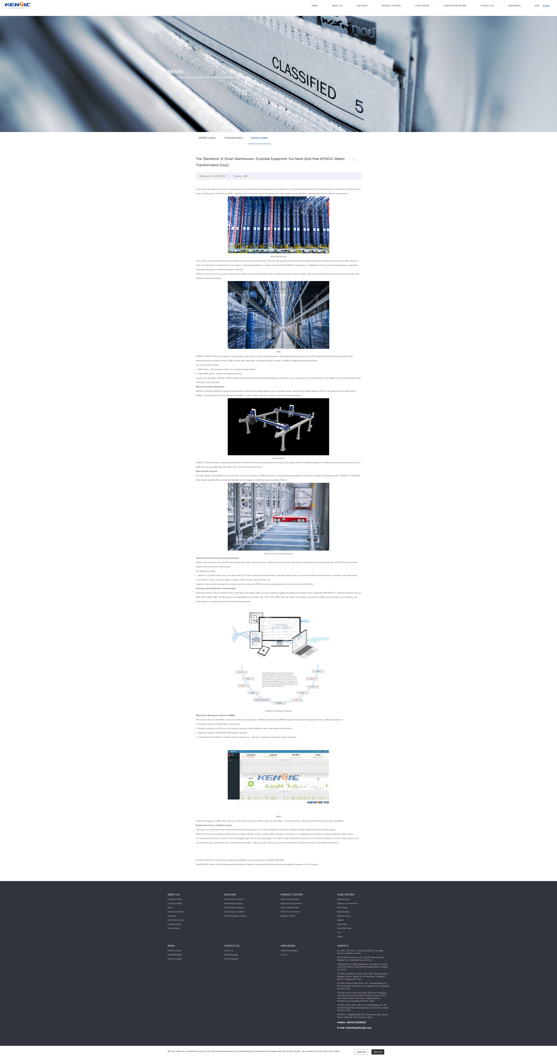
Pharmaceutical (343, 916)
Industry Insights (259, 138)
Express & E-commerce (347, 903)
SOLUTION (362, 5)
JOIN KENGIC (514, 5)
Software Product (288, 916)
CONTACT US (486, 5)
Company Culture (175, 903)
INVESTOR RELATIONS (455, 5)
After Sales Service (176, 920)
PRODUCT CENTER (391, 5)
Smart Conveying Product (291, 903)
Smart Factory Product (290, 912)
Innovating (172, 916)
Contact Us (229, 951)
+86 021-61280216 (356, 1022)
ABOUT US (337, 5)
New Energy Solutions (233, 903)
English (546, 5)
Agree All (378, 1052)
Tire (338, 932)
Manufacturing (343, 899)
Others (340, 936)
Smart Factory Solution (234, 899)
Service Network (231, 959)
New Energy (342, 907)
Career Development (289, 951)
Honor (170, 907)
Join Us (284, 955)
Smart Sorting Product (290, 907)
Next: (257, 864)
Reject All (361, 1052)
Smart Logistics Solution (234, 912)
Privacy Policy (174, 928)
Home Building (343, 912)
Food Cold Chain (344, 928)
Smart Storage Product (290, 899)
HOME (314, 5)
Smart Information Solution (235, 916)
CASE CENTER (422, 5)
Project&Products (234, 138)
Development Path (175, 912)
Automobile (342, 924)
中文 (537, 5)
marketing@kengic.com (358, 1028)
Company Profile (174, 899)
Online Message (231, 955)
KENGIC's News (207, 138)
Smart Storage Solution (234, 907)
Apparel (340, 920)
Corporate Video (174, 924)
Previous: (240, 860)
